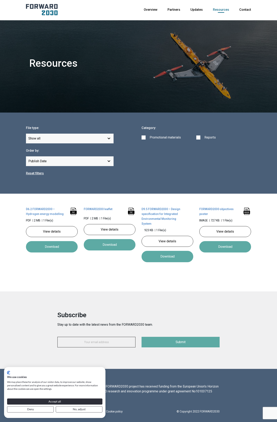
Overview (150, 10)
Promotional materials (165, 137)
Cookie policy (114, 411)
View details (52, 231)
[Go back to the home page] (42, 9)
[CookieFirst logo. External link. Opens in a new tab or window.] (8, 373)
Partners (173, 10)
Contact (245, 10)
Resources (221, 10)
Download (52, 247)
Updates (196, 10)
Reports (210, 137)
